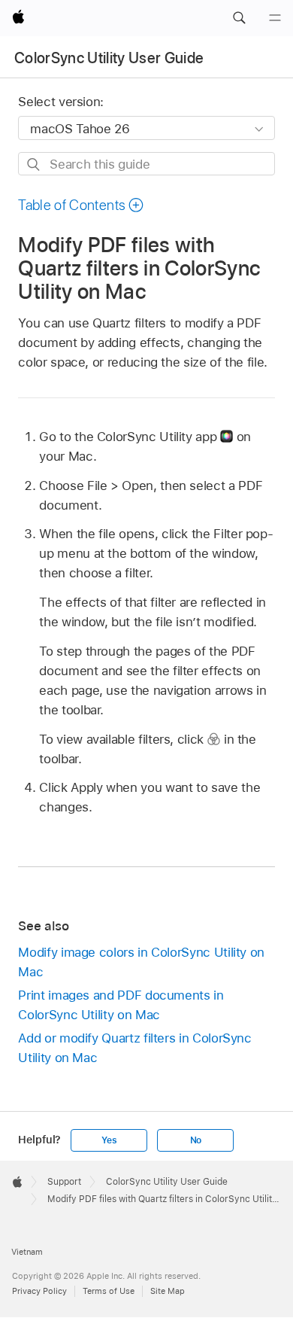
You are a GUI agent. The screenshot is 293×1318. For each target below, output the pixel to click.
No (196, 1140)
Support (64, 1181)
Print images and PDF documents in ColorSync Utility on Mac (120, 1005)
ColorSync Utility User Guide (109, 58)
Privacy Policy (39, 1291)
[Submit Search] (34, 164)
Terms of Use (108, 1291)
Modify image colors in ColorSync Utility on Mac (141, 962)
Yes (108, 1140)
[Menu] (275, 18)
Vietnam (27, 1251)
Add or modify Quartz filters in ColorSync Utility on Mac (134, 1047)
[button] (239, 18)
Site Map (167, 1291)
